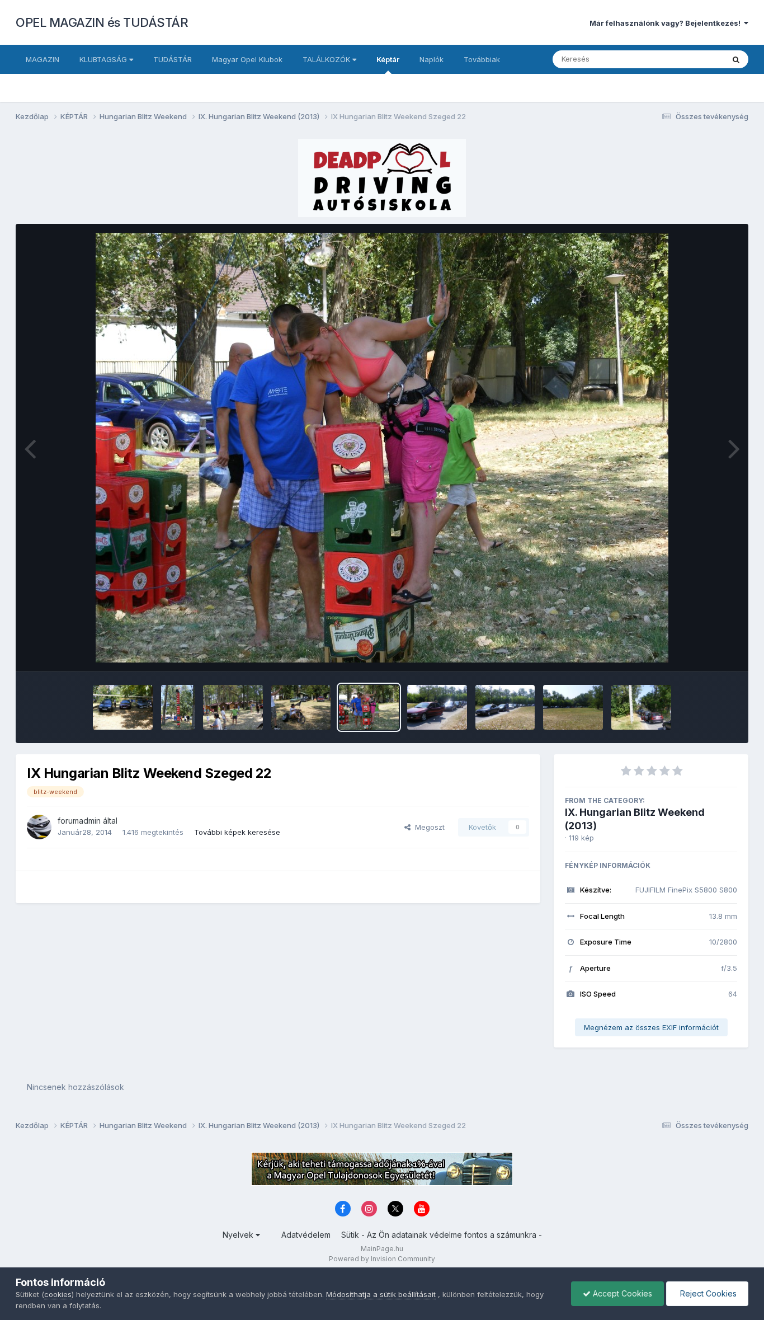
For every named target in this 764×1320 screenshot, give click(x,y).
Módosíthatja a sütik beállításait (381, 1294)
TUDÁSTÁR (172, 59)
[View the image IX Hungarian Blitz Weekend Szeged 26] (123, 707)
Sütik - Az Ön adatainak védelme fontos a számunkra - (441, 1234)
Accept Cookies (621, 1293)
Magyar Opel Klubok (247, 59)
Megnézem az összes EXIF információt (651, 1027)
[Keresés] (736, 59)
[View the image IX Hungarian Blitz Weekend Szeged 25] (178, 707)
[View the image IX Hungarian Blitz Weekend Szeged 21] (437, 707)
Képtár (387, 59)
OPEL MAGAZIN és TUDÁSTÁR (102, 22)
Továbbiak (482, 59)
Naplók (431, 59)
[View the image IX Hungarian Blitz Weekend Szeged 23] (301, 707)
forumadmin (79, 820)
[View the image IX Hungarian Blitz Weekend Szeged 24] (233, 707)
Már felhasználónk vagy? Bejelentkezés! (666, 22)
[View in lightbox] (382, 448)
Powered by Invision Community (382, 1259)
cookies (58, 1294)
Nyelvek (239, 1234)
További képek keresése (237, 832)
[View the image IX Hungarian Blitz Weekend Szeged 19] (573, 707)
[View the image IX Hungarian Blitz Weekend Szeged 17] (641, 707)
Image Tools (702, 651)
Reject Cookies (707, 1293)
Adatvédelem (306, 1234)
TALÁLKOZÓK (327, 59)
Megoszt (428, 827)
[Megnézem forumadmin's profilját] (39, 827)
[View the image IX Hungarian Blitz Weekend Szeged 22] (369, 707)
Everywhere (689, 59)
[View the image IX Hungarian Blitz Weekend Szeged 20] (505, 707)
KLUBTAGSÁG (104, 59)
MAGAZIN (42, 59)
